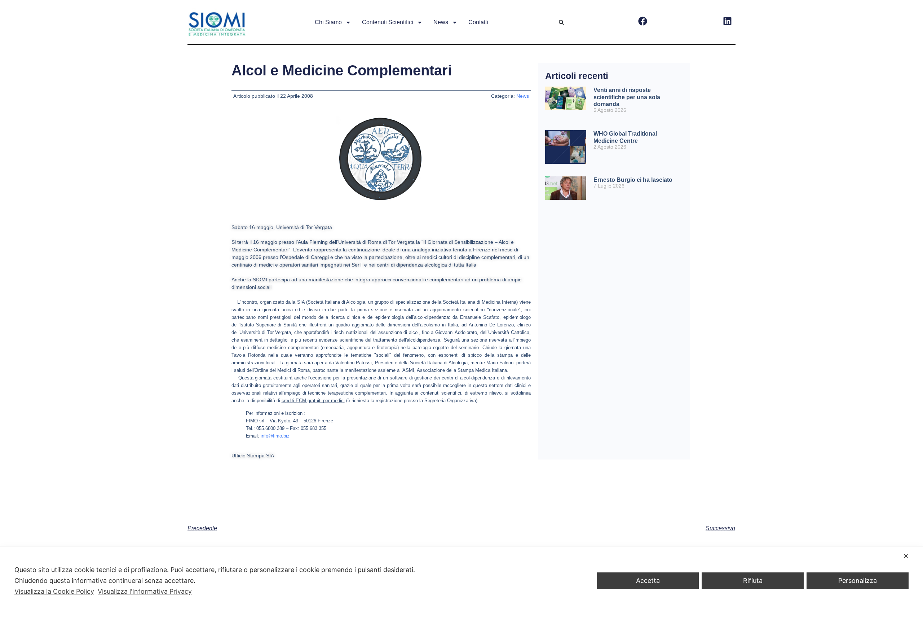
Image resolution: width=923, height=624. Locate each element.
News (440, 22)
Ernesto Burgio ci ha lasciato (632, 180)
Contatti (478, 22)
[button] (561, 22)
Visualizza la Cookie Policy (54, 591)
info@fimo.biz (275, 436)
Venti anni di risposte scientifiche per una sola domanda (626, 97)
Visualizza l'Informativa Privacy (145, 591)
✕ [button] (906, 556)
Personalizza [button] (857, 580)
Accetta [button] (648, 580)
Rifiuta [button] (753, 580)
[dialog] (461, 585)
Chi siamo (328, 22)
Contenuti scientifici (387, 22)
